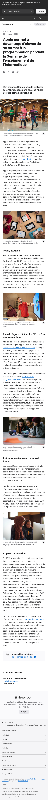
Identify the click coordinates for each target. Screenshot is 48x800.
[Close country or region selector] (45, 3)
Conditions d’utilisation (9, 794)
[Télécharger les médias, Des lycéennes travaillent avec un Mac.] (43, 542)
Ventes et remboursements (27, 794)
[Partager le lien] (17, 72)
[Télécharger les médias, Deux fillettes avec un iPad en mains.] (43, 133)
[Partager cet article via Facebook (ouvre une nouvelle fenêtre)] (4, 72)
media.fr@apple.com (11, 681)
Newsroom (7, 24)
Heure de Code (27, 159)
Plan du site (18, 797)
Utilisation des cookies (30, 791)
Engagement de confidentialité (11, 791)
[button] (18, 11)
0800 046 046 (23, 781)
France (4, 785)
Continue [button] (41, 11)
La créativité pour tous (33, 619)
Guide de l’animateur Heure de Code (19, 347)
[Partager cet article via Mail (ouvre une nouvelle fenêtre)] (13, 72)
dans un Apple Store (31, 779)
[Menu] (45, 18)
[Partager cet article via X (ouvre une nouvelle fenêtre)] (9, 72)
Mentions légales (7, 797)
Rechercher (41, 24)
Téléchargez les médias (22, 657)
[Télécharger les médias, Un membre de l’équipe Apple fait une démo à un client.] (43, 322)
